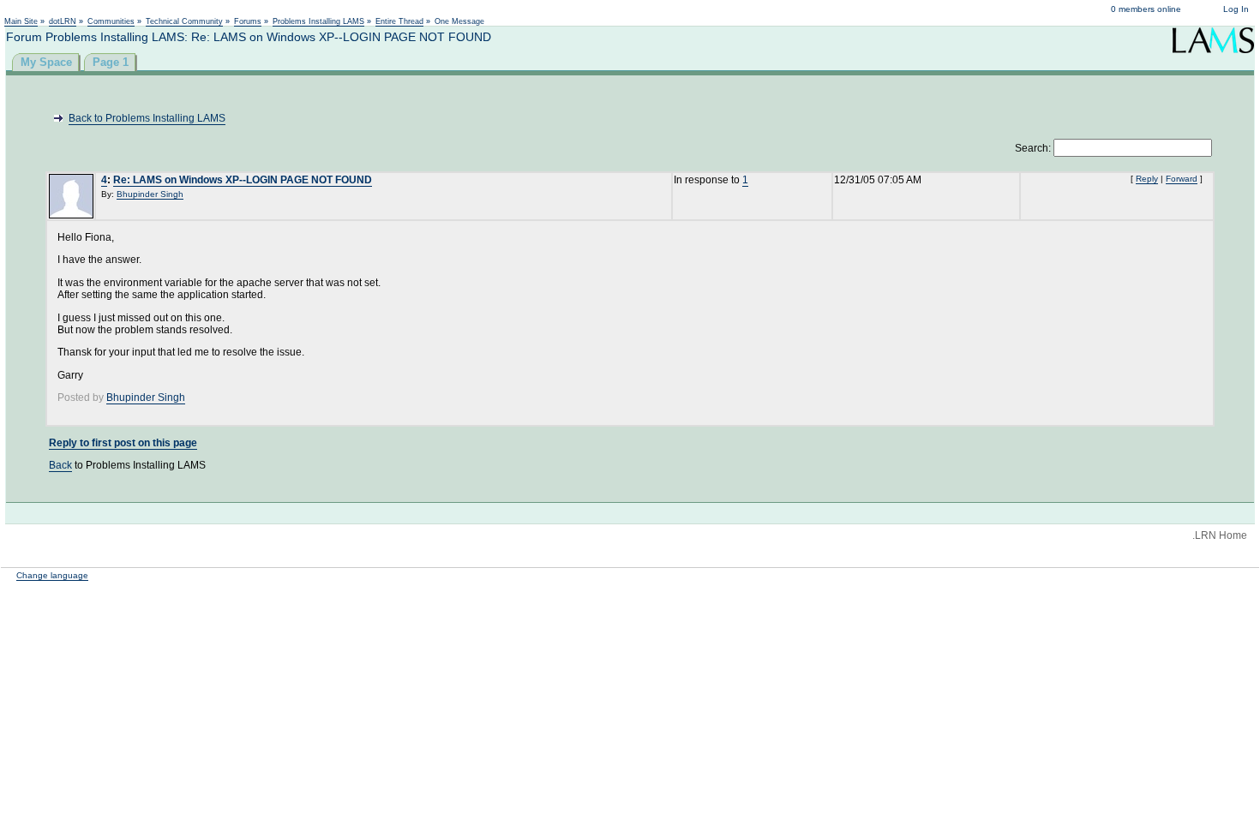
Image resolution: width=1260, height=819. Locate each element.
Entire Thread (399, 21)
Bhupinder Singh (150, 194)
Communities (111, 21)
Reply (1147, 178)
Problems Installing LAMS (318, 21)
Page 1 (111, 62)
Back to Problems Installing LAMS (147, 118)
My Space (46, 62)
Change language (52, 575)
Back (60, 465)
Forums (247, 21)
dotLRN (62, 21)
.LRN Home (1219, 535)
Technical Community (184, 21)
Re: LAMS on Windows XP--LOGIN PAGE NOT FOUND (242, 180)
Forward (1181, 178)
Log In (1236, 9)
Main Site (21, 21)
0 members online (1146, 9)
